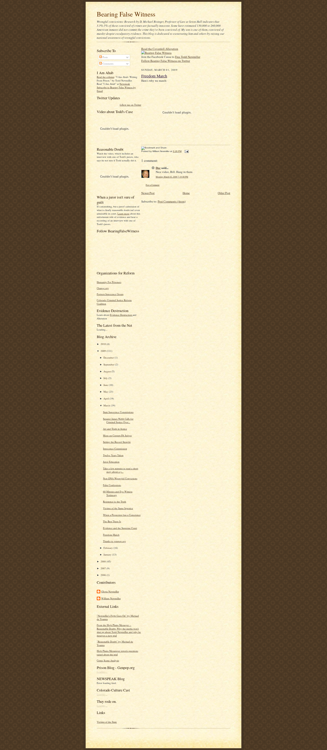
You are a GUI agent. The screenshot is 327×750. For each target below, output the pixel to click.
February (108, 547)
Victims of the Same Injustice (118, 508)
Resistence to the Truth (114, 501)
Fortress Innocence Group (110, 294)
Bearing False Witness (126, 14)
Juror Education (111, 461)
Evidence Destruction (121, 314)
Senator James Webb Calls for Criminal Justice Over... (118, 420)
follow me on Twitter (130, 104)
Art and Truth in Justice (115, 428)
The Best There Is (112, 521)
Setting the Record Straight (117, 442)
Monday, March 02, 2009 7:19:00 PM (172, 176)
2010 (104, 344)
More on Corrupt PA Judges (117, 435)
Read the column (105, 77)
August (107, 371)
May (106, 391)
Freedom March (111, 534)
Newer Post (148, 193)
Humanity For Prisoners (109, 282)
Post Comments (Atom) (172, 201)
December (109, 357)
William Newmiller (111, 598)
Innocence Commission (115, 448)
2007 (104, 568)
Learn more (123, 213)
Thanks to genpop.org (114, 541)
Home (186, 193)
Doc (158, 168)
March (107, 405)
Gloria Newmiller (110, 591)
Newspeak (124, 83)
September (109, 364)
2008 (104, 561)
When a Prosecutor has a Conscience (122, 515)
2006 (104, 575)
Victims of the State (107, 722)
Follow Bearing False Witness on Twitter (165, 61)
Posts (105, 57)
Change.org (103, 288)
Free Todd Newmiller (187, 57)
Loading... (102, 671)
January (107, 554)
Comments (107, 63)
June (106, 385)
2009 (104, 351)
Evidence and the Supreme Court (120, 528)
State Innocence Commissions (118, 412)
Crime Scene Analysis (108, 660)
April (106, 398)
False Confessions (112, 485)
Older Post (224, 193)
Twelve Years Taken (113, 455)
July (105, 378)
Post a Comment (152, 185)
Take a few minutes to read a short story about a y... (120, 470)
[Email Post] (186, 151)
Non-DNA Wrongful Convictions (120, 478)
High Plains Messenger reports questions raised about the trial (117, 652)
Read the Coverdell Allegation (159, 49)
